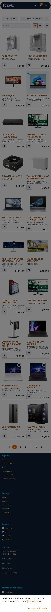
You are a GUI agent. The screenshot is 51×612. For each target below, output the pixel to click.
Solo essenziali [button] (33, 608)
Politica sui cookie (34, 601)
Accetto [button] (44, 608)
